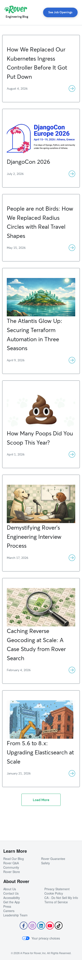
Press (7, 906)
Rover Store (11, 872)
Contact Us (11, 893)
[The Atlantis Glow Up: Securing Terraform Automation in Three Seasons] (41, 280)
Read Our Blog (13, 858)
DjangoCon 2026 (28, 161)
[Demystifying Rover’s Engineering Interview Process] (41, 487)
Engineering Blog (17, 17)
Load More (41, 800)
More (72, 88)
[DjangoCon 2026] (41, 121)
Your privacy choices (45, 938)
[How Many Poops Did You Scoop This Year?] (41, 393)
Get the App (11, 902)
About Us (9, 889)
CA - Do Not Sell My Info (61, 897)
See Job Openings (60, 12)
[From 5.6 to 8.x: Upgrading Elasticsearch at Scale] (41, 703)
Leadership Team (15, 915)
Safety (45, 863)
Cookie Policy (53, 893)
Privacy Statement (57, 889)
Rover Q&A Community (11, 865)
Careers (8, 911)
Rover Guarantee (53, 858)
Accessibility (11, 897)
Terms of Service (56, 902)
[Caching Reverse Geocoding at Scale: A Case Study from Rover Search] (41, 590)
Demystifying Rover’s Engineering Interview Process (34, 536)
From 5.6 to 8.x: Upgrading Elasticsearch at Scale (40, 752)
